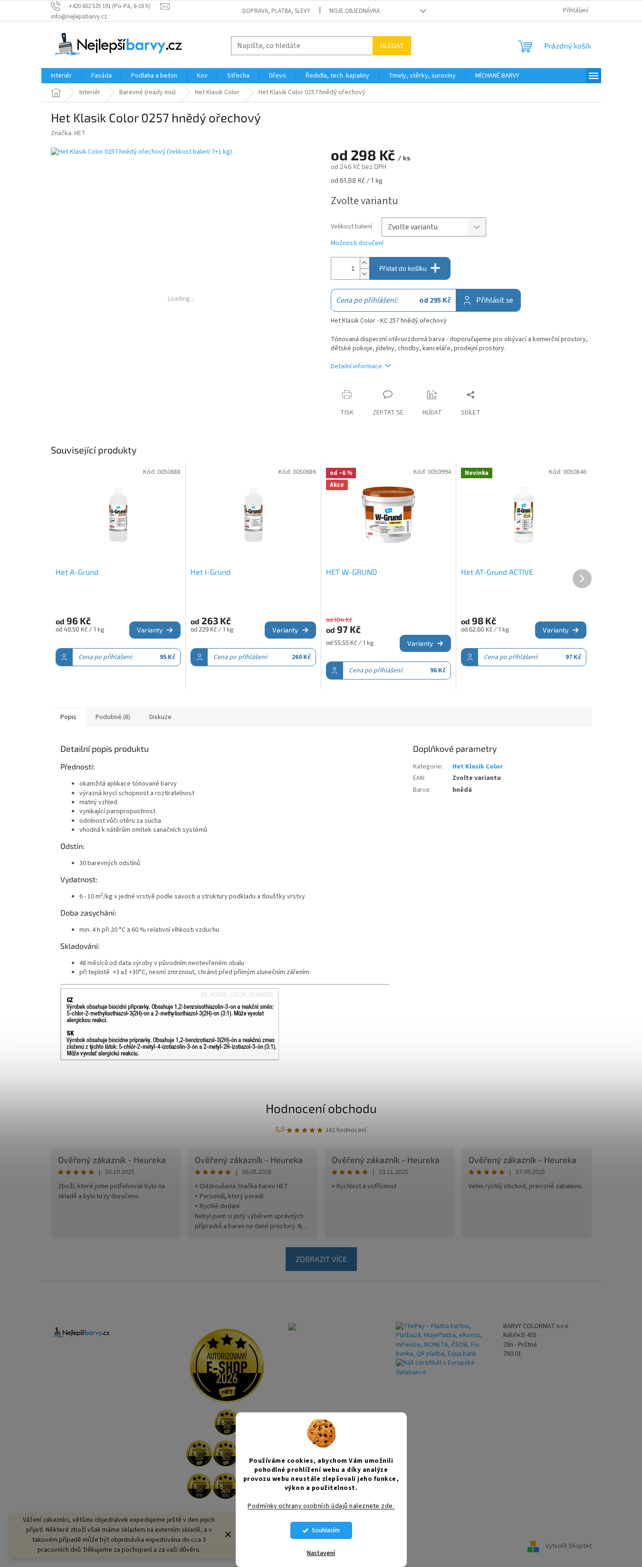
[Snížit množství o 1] (364, 273)
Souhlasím (326, 1530)
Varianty (150, 630)
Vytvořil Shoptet (569, 1546)
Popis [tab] (68, 717)
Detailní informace (356, 366)
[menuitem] (61, 75)
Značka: (68, 133)
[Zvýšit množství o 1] (364, 262)
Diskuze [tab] (160, 717)
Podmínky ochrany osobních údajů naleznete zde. (321, 1505)
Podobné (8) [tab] (113, 717)
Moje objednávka (354, 11)
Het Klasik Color (477, 766)
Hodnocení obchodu (321, 1108)
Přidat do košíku (403, 268)
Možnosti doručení (357, 243)
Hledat (391, 45)
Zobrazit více (321, 1258)
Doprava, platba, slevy (276, 11)
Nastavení (321, 1553)
